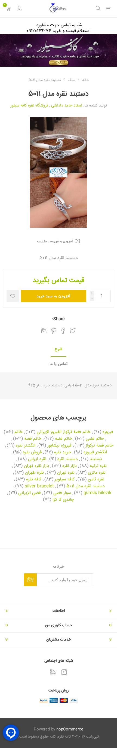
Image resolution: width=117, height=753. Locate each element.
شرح (58, 349)
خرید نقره (62, 452)
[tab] (58, 349)
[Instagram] (64, 672)
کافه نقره (33, 479)
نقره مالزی (97, 473)
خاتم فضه (63, 439)
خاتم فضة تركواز (99, 445)
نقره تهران (66, 473)
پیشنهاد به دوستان (44, 331)
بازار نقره (69, 466)
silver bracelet (39, 486)
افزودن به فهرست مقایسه (55, 241)
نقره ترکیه (98, 466)
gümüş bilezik (98, 493)
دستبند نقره (67, 459)
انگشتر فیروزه (95, 452)
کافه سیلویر (65, 479)
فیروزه (108, 432)
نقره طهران (34, 473)
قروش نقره (32, 452)
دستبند (96, 459)
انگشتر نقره (25, 445)
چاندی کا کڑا (63, 500)
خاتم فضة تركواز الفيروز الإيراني (64, 432)
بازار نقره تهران (36, 466)
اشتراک (30, 579)
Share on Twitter (73, 331)
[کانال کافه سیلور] (58, 50)
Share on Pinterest (54, 331)
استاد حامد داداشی (66, 105)
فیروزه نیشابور (59, 445)
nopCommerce (69, 729)
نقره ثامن (96, 479)
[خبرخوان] (53, 672)
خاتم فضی (95, 439)
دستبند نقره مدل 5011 (85, 486)
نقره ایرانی (37, 459)
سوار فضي (62, 493)
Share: (58, 319)
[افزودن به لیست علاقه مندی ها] (13, 296)
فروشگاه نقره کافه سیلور (29, 105)
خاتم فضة (32, 439)
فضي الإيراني (29, 493)
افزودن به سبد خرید (53, 295)
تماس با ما (58, 364)
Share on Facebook (63, 331)
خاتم (18, 432)
